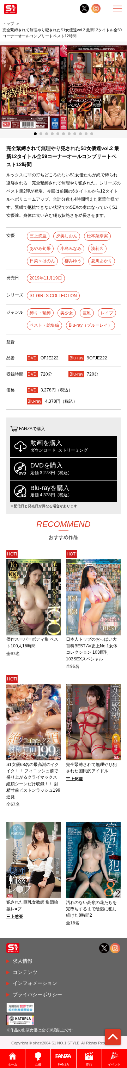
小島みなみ (70, 248)
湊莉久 (97, 248)
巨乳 (87, 313)
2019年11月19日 (46, 278)
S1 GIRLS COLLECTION (53, 296)
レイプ (107, 313)
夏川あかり (101, 261)
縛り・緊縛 (40, 313)
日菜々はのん (42, 261)
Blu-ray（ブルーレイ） (90, 325)
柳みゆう (73, 261)
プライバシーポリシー (37, 994)
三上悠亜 (38, 236)
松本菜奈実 (97, 236)
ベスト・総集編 (44, 325)
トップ (8, 23)
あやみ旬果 (40, 248)
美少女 (66, 313)
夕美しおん (66, 236)
